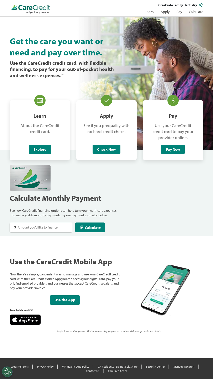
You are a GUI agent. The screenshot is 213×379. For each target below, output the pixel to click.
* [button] (62, 75)
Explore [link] (39, 149)
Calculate (93, 227)
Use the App (64, 299)
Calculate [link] (196, 11)
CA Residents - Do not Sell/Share (117, 366)
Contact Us (92, 371)
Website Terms (20, 366)
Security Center (155, 366)
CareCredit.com (117, 371)
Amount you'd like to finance (34, 225)
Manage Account (183, 366)
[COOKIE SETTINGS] (7, 372)
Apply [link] (165, 11)
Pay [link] (179, 11)
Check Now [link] (106, 149)
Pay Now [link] (173, 149)
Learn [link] (149, 11)
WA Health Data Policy (75, 366)
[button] (201, 5)
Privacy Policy (45, 366)
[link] (30, 9)
